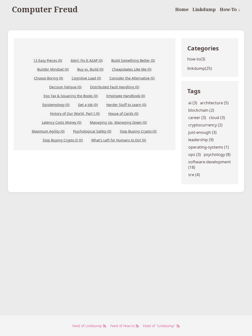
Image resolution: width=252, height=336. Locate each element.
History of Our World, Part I (75, 113)
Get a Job (88, 104)
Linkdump (204, 9)
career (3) (197, 117)
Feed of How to (123, 325)
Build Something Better (133, 60)
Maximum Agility (48, 131)
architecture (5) (214, 103)
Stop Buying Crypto (138, 131)
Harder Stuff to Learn (126, 104)
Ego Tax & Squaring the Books (71, 95)
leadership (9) (201, 139)
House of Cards (123, 113)
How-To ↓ (230, 9)
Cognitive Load (86, 78)
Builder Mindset (53, 69)
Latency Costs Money (61, 122)
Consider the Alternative (132, 78)
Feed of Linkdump (87, 325)
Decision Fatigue (65, 87)
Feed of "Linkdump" (159, 325)
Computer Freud (45, 9)
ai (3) (192, 103)
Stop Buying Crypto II (63, 140)
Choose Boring (48, 78)
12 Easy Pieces (47, 60)
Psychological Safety (92, 131)
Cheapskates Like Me (131, 69)
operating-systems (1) (208, 147)
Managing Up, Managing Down (118, 122)
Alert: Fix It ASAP (87, 60)
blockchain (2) (201, 110)
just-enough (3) (202, 132)
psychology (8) (217, 154)
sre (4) (194, 174)
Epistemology (55, 104)
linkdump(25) (199, 68)
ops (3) (194, 154)
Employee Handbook (125, 95)
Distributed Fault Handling (114, 87)
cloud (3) (217, 117)
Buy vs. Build (90, 69)
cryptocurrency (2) (205, 125)
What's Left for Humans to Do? (118, 140)
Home (182, 9)
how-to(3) (196, 59)
